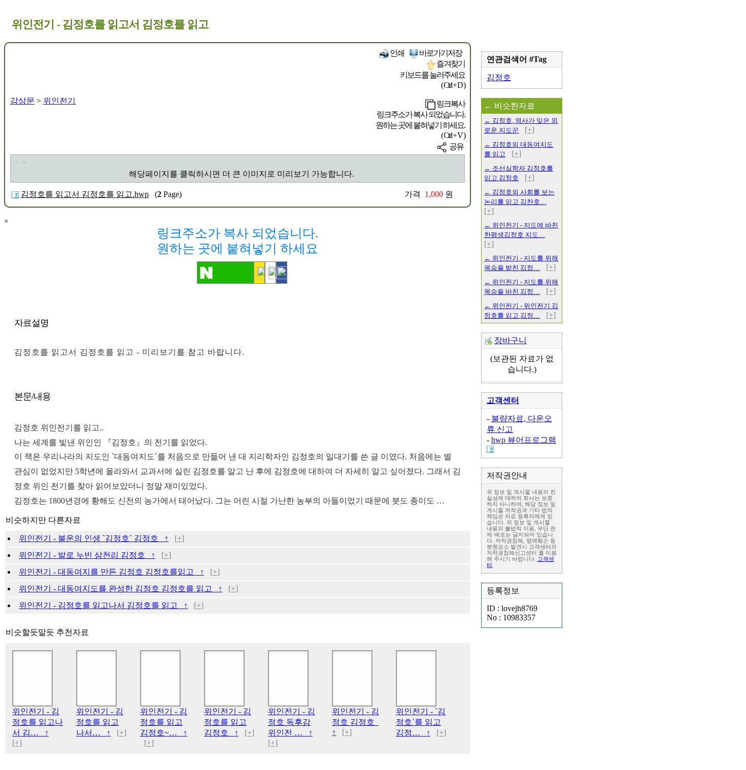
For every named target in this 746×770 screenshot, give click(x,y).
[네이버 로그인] (225, 272)
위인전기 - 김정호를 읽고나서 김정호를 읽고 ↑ (103, 605)
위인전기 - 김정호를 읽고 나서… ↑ (99, 722)
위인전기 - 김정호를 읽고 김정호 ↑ (227, 722)
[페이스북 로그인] (281, 272)
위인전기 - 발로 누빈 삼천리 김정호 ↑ (87, 555)
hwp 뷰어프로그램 (523, 440)
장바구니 (510, 340)
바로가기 (440, 53)
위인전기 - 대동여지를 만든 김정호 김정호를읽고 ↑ (111, 571)
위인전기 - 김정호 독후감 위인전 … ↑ (291, 722)
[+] (179, 538)
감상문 (22, 100)
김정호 (499, 77)
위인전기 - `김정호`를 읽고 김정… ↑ (421, 722)
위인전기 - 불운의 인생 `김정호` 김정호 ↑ (93, 538)
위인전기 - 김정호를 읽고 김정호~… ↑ (163, 722)
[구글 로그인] (270, 272)
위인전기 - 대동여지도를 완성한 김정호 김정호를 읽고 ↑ (120, 588)
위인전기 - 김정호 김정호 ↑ (355, 721)
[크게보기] (16, 162)
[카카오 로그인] (259, 272)
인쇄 (396, 53)
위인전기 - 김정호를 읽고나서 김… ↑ (37, 722)
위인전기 (59, 100)
